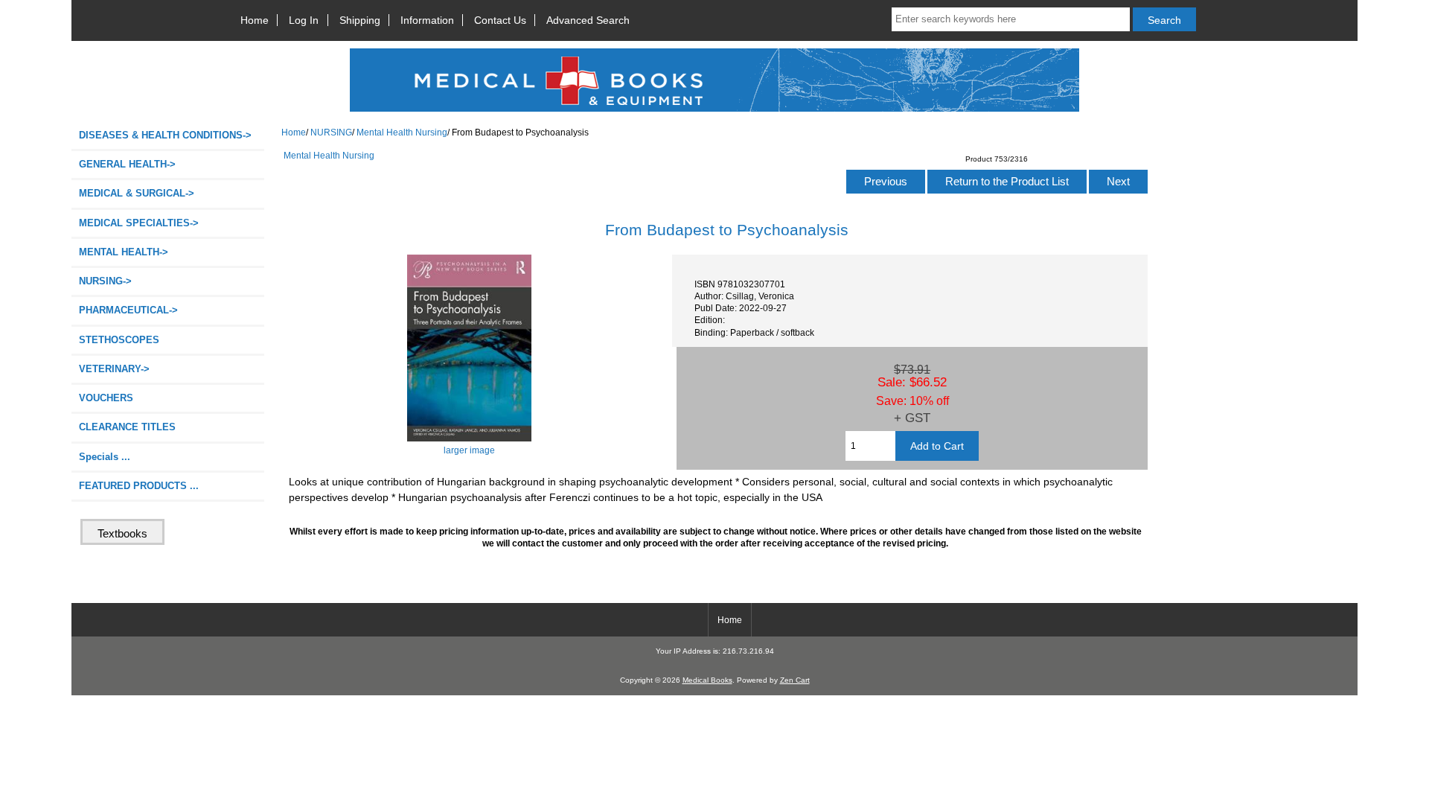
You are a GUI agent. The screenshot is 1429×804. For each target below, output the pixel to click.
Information (427, 20)
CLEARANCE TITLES (127, 427)
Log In (304, 20)
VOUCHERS (106, 397)
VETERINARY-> (114, 368)
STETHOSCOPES (119, 339)
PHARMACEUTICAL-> (128, 310)
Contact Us (500, 20)
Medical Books (707, 680)
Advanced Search (588, 20)
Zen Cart (795, 680)
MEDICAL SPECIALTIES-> (139, 223)
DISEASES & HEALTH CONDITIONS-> (165, 135)
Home (254, 20)
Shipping (359, 20)
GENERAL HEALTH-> (127, 164)
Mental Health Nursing (402, 132)
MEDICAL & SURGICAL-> (136, 193)
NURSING (331, 132)
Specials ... (104, 456)
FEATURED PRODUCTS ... (139, 485)
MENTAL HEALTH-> (123, 252)
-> (105, 281)
